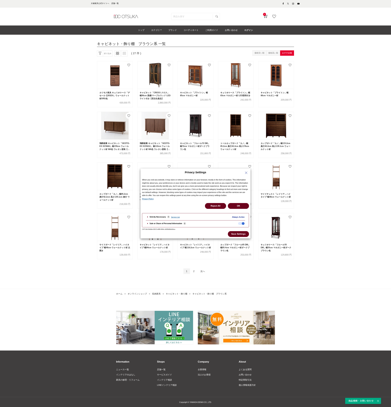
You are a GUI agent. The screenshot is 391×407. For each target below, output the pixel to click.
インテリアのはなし (125, 374)
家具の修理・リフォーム (128, 380)
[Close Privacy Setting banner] (246, 172)
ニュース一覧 (122, 369)
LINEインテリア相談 (167, 385)
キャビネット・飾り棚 (176, 294)
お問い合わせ (245, 374)
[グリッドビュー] (118, 53)
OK (238, 206)
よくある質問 (245, 369)
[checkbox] (241, 223)
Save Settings (238, 234)
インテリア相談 (164, 380)
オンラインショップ (137, 294)
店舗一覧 (161, 369)
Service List (175, 217)
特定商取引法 (245, 380)
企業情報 (202, 369)
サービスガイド (164, 374)
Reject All (215, 206)
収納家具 (156, 294)
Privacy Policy (148, 199)
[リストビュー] (124, 53)
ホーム (119, 294)
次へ (202, 271)
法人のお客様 (204, 374)
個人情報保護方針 (247, 385)
